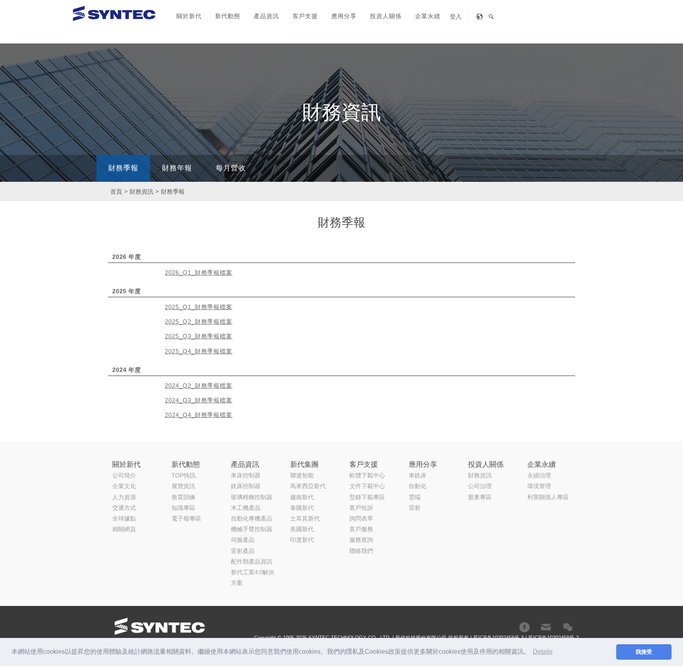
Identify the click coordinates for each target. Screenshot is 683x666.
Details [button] (543, 651)
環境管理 (539, 486)
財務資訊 (480, 475)
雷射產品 (243, 550)
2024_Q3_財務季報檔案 (198, 400)
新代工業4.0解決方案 (252, 577)
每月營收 (231, 168)
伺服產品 (243, 539)
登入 (456, 16)
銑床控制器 (245, 486)
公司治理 (480, 486)
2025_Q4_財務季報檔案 (198, 351)
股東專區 (480, 497)
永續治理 (539, 475)
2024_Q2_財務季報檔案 (198, 385)
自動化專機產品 (251, 518)
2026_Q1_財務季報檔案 (198, 272)
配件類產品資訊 (251, 561)
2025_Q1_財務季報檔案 (198, 307)
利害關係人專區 (548, 497)
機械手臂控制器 (251, 529)
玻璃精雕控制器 (251, 497)
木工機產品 (245, 507)
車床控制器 (245, 475)
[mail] (546, 627)
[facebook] (524, 627)
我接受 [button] (644, 652)
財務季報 (123, 168)
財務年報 (177, 168)
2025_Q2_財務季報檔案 (198, 321)
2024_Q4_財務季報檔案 (198, 414)
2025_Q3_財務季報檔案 (198, 336)
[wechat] (567, 627)
